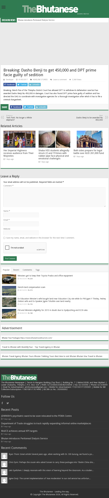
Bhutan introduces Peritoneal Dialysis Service (36, 20)
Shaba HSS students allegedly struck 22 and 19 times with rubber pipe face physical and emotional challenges (53, 154)
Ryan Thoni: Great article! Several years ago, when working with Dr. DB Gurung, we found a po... (51, 454)
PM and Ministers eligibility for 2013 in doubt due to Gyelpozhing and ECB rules (53, 310)
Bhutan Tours (28, 356)
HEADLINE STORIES (40, 80)
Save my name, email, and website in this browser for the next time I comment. (40, 238)
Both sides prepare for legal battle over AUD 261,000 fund (89, 152)
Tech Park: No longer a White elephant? (19, 118)
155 (31, 304)
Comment (8, 186)
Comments (27, 270)
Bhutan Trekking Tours (44, 356)
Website (6, 229)
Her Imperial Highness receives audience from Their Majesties (18, 153)
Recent (16, 270)
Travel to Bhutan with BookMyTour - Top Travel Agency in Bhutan (31, 347)
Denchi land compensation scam (31, 287)
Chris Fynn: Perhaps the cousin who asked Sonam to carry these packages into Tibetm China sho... (52, 462)
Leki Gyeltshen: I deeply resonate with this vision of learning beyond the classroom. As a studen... (51, 470)
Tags (37, 270)
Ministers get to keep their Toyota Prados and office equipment (45, 276)
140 (31, 313)
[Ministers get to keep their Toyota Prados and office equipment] (9, 279)
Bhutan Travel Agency (11, 356)
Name (6, 211)
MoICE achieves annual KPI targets (19, 431)
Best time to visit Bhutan (65, 356)
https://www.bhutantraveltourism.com (36, 338)
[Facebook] (3, 403)
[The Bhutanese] (54, 8)
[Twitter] (9, 403)
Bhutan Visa (82, 356)
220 (31, 279)
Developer (9, 80)
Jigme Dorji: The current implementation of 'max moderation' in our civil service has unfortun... (50, 478)
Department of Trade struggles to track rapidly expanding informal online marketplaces (46, 423)
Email (6, 220)
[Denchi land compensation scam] (9, 291)
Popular (6, 270)
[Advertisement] (54, 44)
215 (31, 290)
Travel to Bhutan (95, 356)
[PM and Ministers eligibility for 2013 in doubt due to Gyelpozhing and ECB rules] (9, 314)
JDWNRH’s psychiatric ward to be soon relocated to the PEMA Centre (36, 416)
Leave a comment (60, 80)
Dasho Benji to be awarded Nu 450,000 (89, 118)
